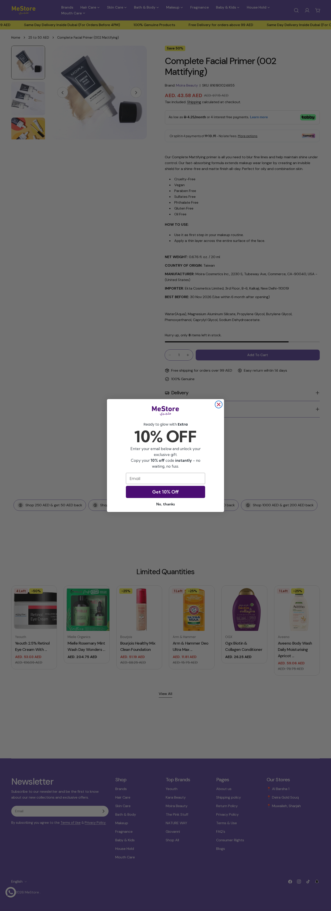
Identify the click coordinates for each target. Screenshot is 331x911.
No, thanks (165, 504)
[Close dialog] (218, 404)
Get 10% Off (165, 492)
